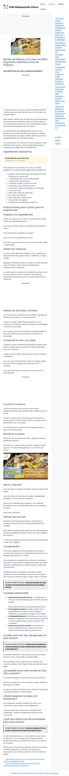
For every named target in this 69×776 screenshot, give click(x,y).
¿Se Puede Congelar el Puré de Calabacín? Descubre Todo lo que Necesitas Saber (23, 760)
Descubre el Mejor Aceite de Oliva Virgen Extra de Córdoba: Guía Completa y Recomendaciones (60, 53)
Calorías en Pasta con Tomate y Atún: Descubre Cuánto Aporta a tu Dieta (60, 95)
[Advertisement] (25, 25)
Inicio (42, 4)
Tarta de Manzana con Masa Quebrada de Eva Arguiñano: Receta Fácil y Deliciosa (21, 764)
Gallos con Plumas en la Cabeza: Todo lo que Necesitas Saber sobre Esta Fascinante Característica (60, 117)
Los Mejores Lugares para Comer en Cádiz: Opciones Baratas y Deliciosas (60, 75)
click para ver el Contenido (15, 161)
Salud (61, 4)
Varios (43, 9)
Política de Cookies (51, 773)
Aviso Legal (38, 773)
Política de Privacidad (25, 773)
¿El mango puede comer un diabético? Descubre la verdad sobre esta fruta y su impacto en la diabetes (60, 29)
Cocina (51, 4)
